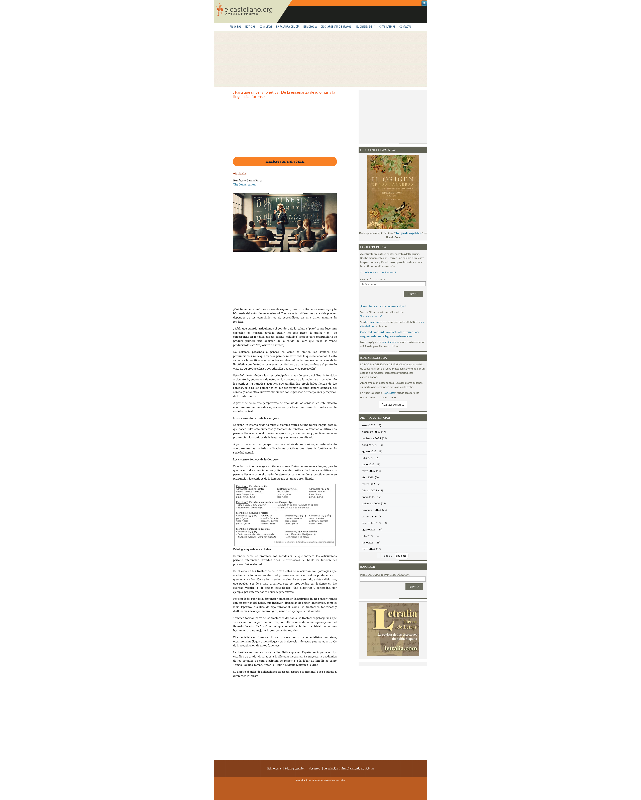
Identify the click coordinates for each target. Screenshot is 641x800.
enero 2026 (368, 425)
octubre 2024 (369, 516)
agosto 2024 (369, 529)
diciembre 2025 (371, 431)
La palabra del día (287, 27)
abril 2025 (368, 477)
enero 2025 (368, 496)
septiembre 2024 (371, 522)
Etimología (310, 27)
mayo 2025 (368, 470)
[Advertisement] (320, 59)
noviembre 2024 (371, 509)
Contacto (405, 27)
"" (371, 316)
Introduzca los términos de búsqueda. (385, 574)
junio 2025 (368, 464)
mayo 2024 (368, 548)
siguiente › (402, 555)
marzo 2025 (369, 483)
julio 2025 (367, 457)
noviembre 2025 (371, 438)
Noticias (250, 27)
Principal (235, 27)
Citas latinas (387, 27)
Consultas (266, 27)
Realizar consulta (393, 404)
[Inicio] (253, 11)
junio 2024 (368, 542)
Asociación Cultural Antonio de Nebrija (349, 768)
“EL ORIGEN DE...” (365, 27)
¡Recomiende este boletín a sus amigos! (383, 306)
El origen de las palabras (408, 233)
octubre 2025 (369, 444)
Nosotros (314, 768)
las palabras (372, 321)
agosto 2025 (369, 451)
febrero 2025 (369, 490)
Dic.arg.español (294, 768)
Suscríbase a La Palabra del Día (284, 161)
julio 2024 (367, 535)
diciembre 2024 (371, 503)
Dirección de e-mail (372, 279)
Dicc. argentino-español (336, 27)
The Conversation (244, 184)
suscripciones (390, 342)
